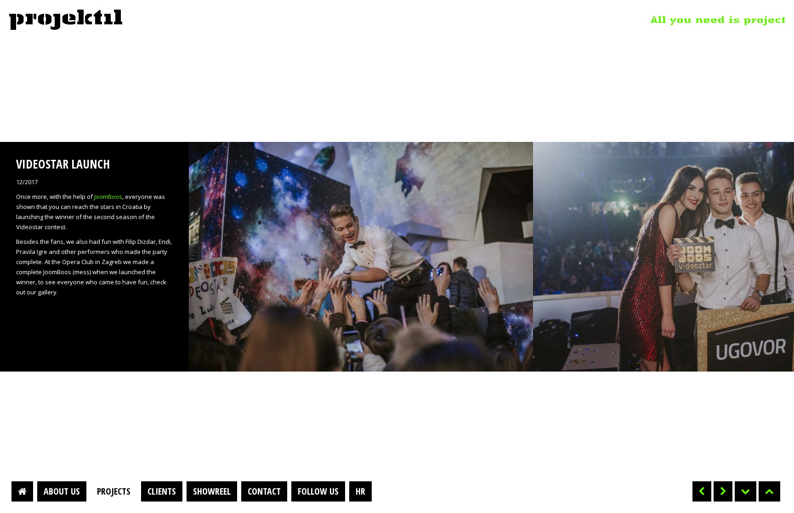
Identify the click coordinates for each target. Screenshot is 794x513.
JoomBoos (108, 196)
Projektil (65, 20)
